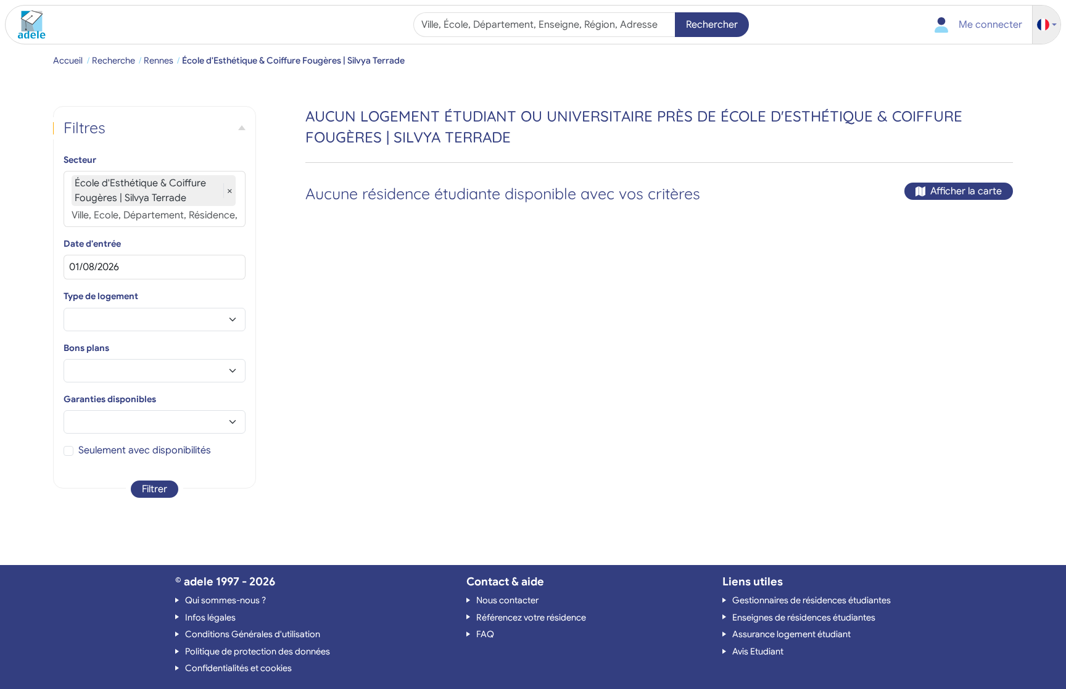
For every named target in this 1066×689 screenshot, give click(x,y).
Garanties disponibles (110, 399)
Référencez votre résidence (531, 617)
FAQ (485, 634)
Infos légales (210, 617)
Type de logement (101, 296)
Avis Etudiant (757, 651)
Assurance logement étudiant (791, 634)
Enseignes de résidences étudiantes (803, 617)
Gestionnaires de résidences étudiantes (811, 600)
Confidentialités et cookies (238, 668)
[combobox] (545, 24)
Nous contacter (507, 600)
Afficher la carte (966, 191)
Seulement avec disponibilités (144, 450)
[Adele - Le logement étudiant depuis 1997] (27, 25)
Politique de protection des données (257, 651)
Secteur (80, 159)
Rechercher (712, 25)
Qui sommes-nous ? (225, 600)
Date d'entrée (92, 243)
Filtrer (154, 489)
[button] (1047, 25)
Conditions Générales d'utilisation (252, 634)
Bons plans (86, 347)
